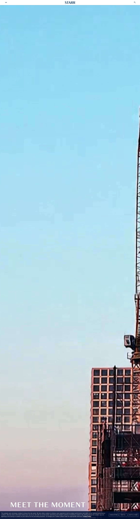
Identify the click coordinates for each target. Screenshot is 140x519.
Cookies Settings (114, 514)
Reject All (123, 514)
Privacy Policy (87, 516)
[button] (6, 2)
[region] (70, 515)
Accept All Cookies (133, 514)
